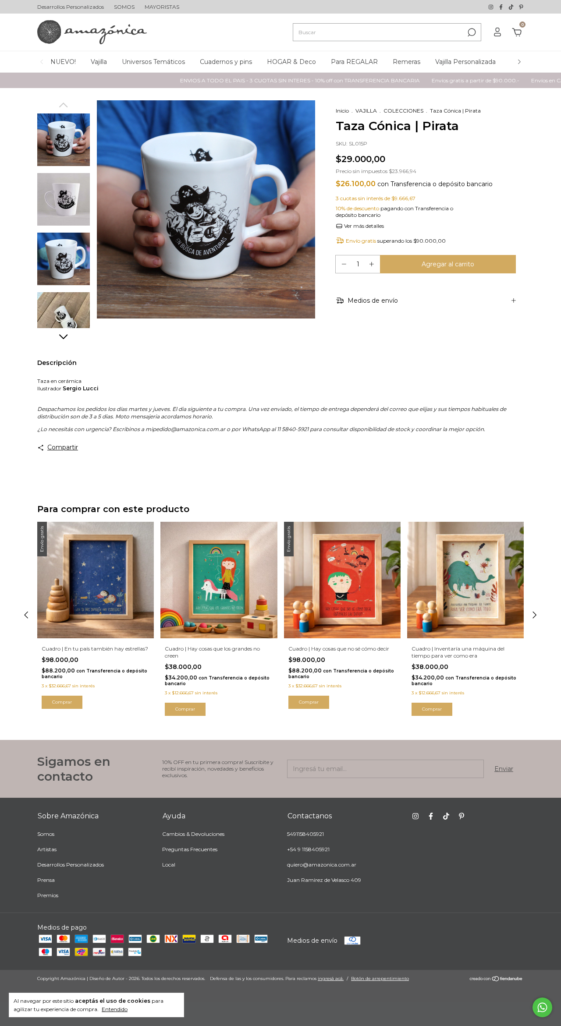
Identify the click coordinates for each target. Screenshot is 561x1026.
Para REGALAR (354, 62)
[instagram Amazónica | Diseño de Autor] (491, 7)
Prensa (46, 880)
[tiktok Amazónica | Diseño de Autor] (511, 7)
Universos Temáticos (153, 62)
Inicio (342, 110)
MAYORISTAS (162, 7)
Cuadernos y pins (226, 62)
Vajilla (99, 62)
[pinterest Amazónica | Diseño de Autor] (521, 7)
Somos (45, 834)
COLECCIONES (403, 110)
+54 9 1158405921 (308, 849)
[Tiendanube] (496, 980)
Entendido (115, 1009)
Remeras (406, 62)
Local (168, 864)
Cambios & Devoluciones (193, 834)
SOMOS (124, 7)
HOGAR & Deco (291, 62)
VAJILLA (366, 110)
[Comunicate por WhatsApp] (542, 1007)
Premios (47, 895)
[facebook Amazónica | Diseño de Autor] (501, 7)
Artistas (47, 849)
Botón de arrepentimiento (380, 978)
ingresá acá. (331, 978)
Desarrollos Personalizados (70, 7)
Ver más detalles (363, 226)
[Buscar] (471, 32)
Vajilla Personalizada (465, 62)
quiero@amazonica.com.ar (321, 864)
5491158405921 (305, 834)
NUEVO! (63, 62)
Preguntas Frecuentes (189, 849)
